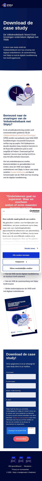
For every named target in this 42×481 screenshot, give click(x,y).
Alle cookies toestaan (21, 255)
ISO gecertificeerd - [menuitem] (15, 466)
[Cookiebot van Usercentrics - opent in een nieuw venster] (29, 211)
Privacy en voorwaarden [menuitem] (20, 469)
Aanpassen (19, 262)
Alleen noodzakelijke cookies (21, 268)
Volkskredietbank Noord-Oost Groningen (19, 135)
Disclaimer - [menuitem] (28, 466)
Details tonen (30, 248)
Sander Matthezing (18, 172)
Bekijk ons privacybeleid (21, 417)
